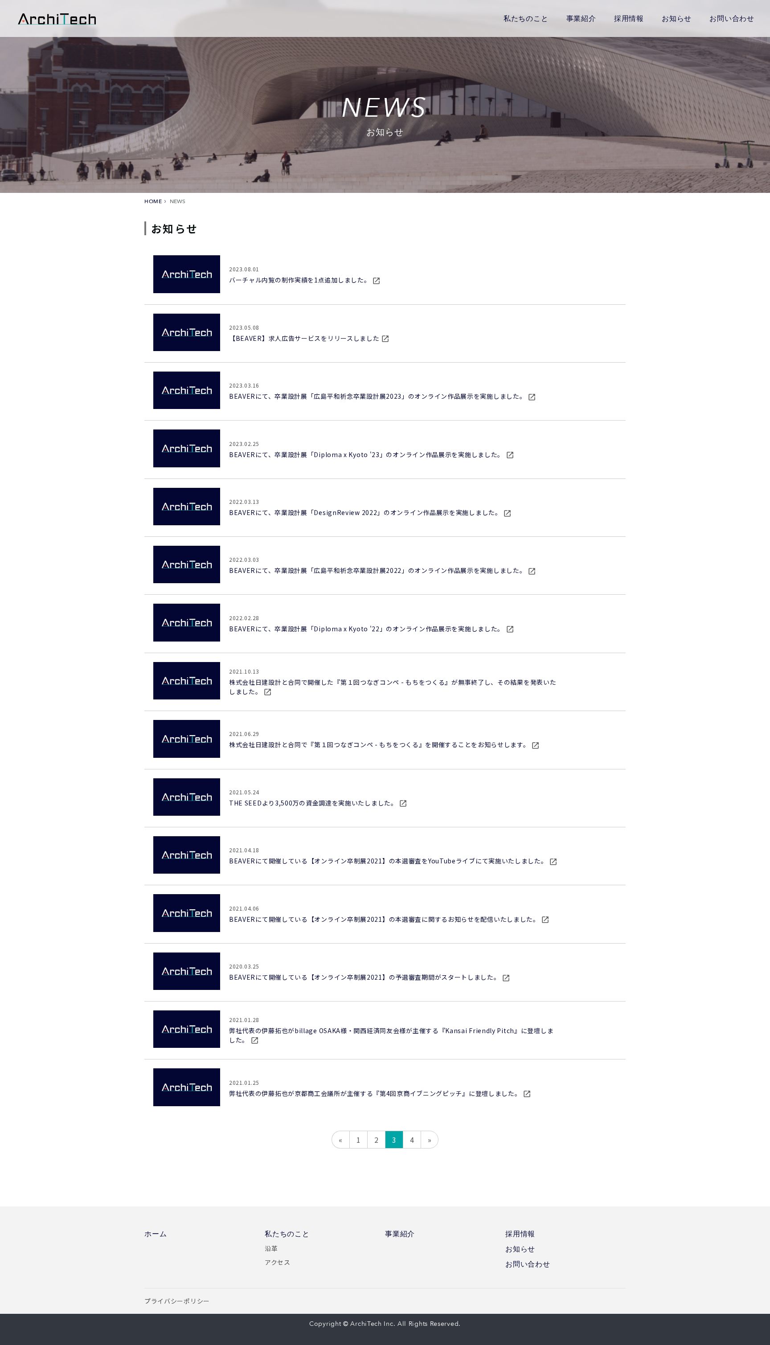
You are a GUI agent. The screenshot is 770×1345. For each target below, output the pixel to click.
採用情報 (629, 18)
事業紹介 (581, 18)
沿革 (271, 1248)
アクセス (278, 1262)
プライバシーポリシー (177, 1300)
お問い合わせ (731, 18)
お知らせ (677, 18)
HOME (153, 201)
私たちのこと (526, 18)
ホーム (155, 1234)
